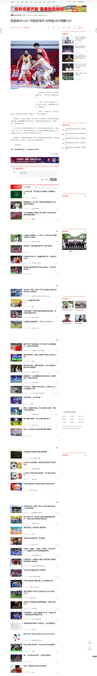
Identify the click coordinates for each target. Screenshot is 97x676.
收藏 (58, 28)
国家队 (37, 555)
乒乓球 (33, 393)
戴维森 (37, 208)
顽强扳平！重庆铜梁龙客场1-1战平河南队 (37, 246)
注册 (74, 1)
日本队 (39, 619)
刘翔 (33, 672)
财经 (27, 1)
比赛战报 (34, 414)
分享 (73, 28)
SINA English (81, 422)
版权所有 (78, 428)
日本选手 (34, 523)
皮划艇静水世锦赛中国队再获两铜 (35, 452)
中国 (38, 523)
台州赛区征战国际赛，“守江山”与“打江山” (38, 321)
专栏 (49, 1)
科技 (36, 1)
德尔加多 (39, 296)
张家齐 (32, 544)
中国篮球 (34, 263)
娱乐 (31, 1)
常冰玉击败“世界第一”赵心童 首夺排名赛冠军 (39, 644)
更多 (53, 1)
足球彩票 (34, 490)
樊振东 (37, 393)
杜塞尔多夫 (42, 393)
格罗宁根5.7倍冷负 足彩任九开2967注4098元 (39, 634)
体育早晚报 (34, 512)
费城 (35, 608)
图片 (44, 1)
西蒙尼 (38, 468)
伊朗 (38, 587)
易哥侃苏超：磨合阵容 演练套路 (34, 527)
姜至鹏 (36, 382)
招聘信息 (72, 419)
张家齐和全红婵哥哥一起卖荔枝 (34, 538)
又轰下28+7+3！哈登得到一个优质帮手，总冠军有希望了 (80, 66)
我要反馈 (56, 153)
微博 (63, 28)
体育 (23, 1)
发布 (53, 179)
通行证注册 (80, 419)
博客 (40, 1)
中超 (33, 198)
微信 (68, 28)
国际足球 (34, 241)
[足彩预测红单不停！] (48, 8)
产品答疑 (64, 422)
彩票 (35, 629)
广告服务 (72, 416)
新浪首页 (13, 1)
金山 (36, 425)
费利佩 (33, 219)
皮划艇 (35, 458)
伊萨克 (43, 566)
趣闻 (33, 306)
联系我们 (64, 419)
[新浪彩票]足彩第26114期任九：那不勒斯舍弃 (39, 623)
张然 (35, 479)
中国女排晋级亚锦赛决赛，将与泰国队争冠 (38, 581)
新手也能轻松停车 (79, 310)
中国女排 (36, 317)
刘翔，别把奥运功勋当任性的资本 (35, 666)
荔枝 (36, 544)
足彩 (33, 361)
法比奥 (47, 296)
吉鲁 (39, 512)
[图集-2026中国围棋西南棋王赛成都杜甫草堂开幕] (74, 241)
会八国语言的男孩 (66, 323)
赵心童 (37, 371)
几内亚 (37, 328)
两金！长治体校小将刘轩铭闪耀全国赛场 (37, 429)
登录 (42, 179)
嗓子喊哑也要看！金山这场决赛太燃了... (37, 418)
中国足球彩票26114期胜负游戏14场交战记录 (38, 484)
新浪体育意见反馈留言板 (70, 412)
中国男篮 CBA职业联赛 (38, 15)
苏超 (33, 534)
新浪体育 (24, 15)
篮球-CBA (29, 15)
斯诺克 (33, 371)
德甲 (33, 479)
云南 (35, 198)
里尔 (41, 512)
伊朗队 (39, 576)
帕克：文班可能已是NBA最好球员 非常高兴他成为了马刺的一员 (80, 57)
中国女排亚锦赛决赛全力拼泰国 (34, 570)
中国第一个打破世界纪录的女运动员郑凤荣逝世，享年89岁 (80, 38)
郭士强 (38, 350)
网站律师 (72, 422)
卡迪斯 (38, 241)
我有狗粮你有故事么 (67, 310)
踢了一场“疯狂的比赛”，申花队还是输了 (37, 655)
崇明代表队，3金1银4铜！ (32, 397)
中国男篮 (39, 263)
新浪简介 (64, 416)
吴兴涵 (33, 208)
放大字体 (53, 28)
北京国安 (43, 296)
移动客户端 (81, 1)
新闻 (18, 1)
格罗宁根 (40, 640)
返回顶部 (89, 653)
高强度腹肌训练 (79, 323)
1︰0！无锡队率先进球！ (32, 300)
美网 (38, 414)
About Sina (80, 416)
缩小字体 (48, 28)
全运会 (33, 328)
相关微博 (27, 187)
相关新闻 (16, 187)
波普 (33, 608)
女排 (33, 317)
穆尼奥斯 (39, 566)
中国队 (39, 458)
